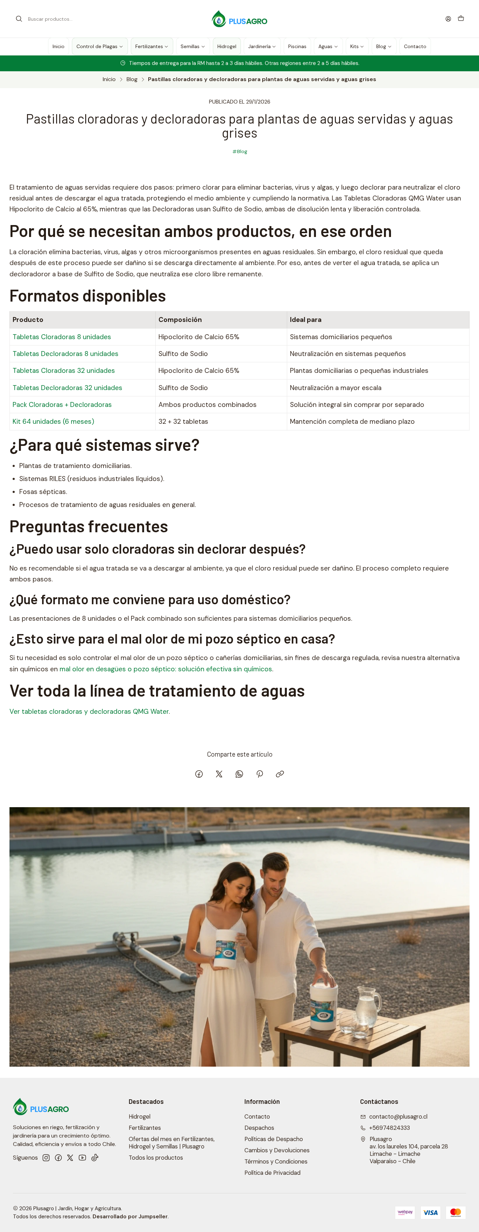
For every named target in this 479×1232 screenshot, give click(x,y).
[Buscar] (19, 19)
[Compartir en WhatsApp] (239, 774)
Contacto (257, 1116)
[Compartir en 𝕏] (219, 774)
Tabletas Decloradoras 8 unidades (66, 353)
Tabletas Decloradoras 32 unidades (67, 387)
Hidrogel (139, 1116)
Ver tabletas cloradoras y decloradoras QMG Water (89, 711)
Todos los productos (156, 1157)
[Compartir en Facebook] (199, 774)
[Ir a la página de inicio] (240, 19)
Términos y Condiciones (276, 1161)
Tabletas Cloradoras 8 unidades (62, 336)
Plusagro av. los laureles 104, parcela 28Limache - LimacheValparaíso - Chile (409, 1150)
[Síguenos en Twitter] (70, 1158)
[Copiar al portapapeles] (280, 774)
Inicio (109, 79)
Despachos (259, 1128)
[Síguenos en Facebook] (58, 1158)
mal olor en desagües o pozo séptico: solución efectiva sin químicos (166, 669)
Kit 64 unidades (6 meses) (53, 421)
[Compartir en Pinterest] (259, 774)
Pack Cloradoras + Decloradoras (62, 404)
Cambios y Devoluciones (277, 1150)
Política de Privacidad (272, 1173)
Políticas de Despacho (273, 1139)
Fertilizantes (145, 1128)
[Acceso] (448, 19)
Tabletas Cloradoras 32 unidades (64, 370)
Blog (132, 79)
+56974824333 (389, 1128)
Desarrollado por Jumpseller (130, 1216)
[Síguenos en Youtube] (82, 1158)
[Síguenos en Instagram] (46, 1158)
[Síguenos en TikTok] (94, 1158)
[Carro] (461, 19)
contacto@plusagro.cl (398, 1116)
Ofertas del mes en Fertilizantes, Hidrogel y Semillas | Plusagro (172, 1142)
